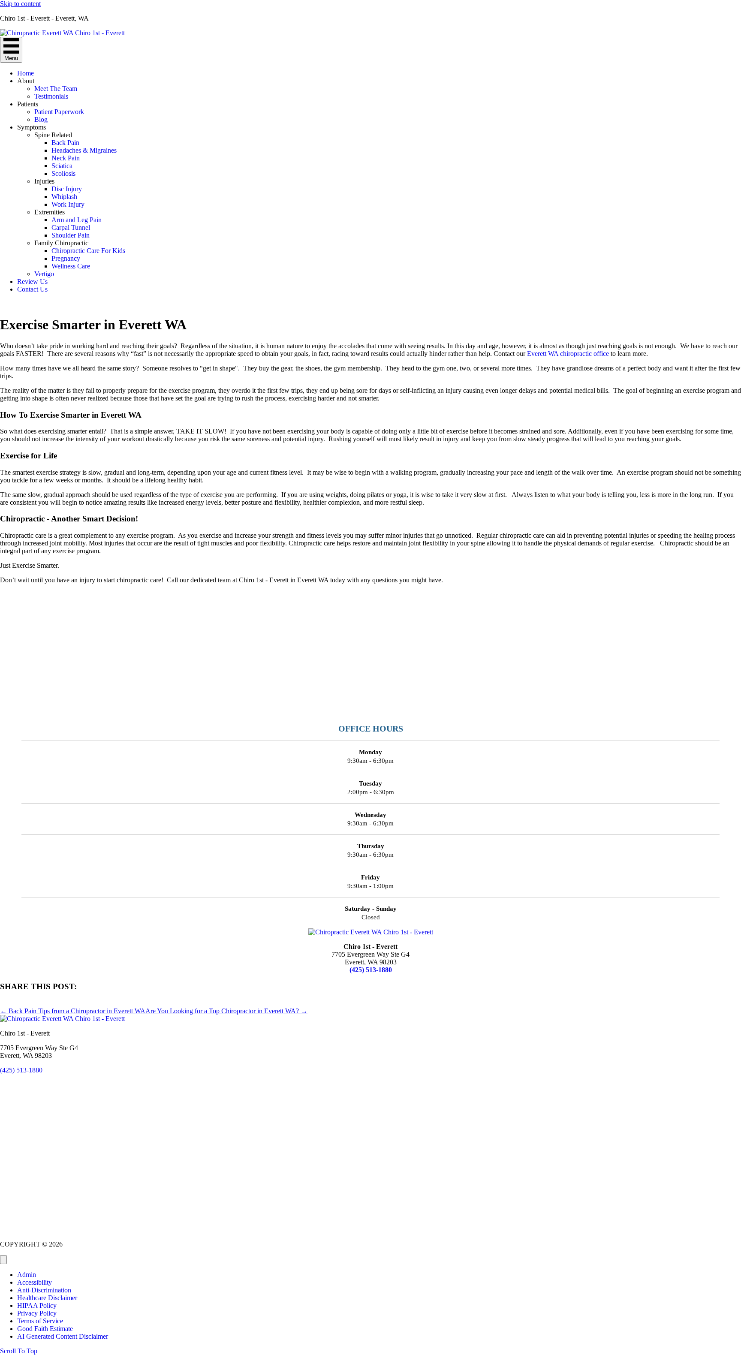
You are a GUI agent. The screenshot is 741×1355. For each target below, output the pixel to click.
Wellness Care (70, 266)
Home (25, 73)
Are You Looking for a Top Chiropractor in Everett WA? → (226, 1011)
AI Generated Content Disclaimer (62, 1336)
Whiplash (64, 196)
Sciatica (61, 165)
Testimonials (51, 96)
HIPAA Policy (37, 1305)
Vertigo (44, 273)
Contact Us (32, 289)
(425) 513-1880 (370, 969)
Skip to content (20, 3)
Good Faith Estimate (45, 1328)
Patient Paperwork (59, 111)
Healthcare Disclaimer (47, 1297)
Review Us (32, 281)
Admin (26, 1274)
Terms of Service (40, 1321)
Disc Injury (66, 189)
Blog (41, 119)
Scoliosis (63, 173)
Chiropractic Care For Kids (88, 250)
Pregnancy (65, 258)
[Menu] (3, 1259)
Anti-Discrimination (44, 1290)
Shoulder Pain (70, 235)
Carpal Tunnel (70, 227)
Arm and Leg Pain (76, 219)
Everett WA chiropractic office (568, 353)
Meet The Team (55, 88)
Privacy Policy (37, 1313)
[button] (18, 1351)
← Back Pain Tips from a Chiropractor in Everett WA (72, 1011)
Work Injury (67, 204)
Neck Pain (65, 158)
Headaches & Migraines (84, 150)
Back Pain (65, 142)
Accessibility (34, 1282)
